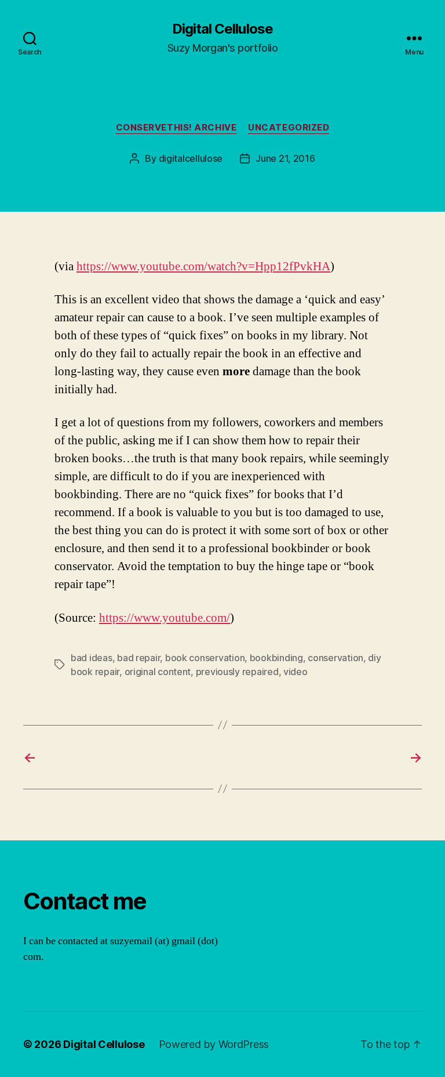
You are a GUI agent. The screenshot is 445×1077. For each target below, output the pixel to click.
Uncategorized (288, 127)
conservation (335, 657)
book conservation (205, 657)
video (295, 671)
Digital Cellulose (222, 29)
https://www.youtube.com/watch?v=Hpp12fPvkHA (203, 266)
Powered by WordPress (214, 1044)
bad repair (138, 657)
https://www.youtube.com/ (164, 618)
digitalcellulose (191, 158)
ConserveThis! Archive (176, 127)
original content (158, 671)
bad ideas (91, 657)
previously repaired (237, 671)
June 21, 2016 (285, 158)
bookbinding (276, 657)
